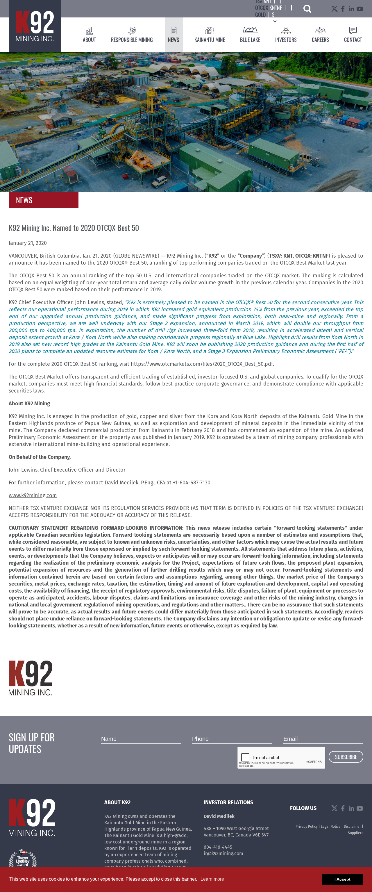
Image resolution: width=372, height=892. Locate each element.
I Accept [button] (342, 879)
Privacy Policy (307, 827)
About (89, 39)
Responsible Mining (132, 39)
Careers (320, 39)
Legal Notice (331, 827)
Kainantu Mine (209, 39)
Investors (286, 39)
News (173, 39)
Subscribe (346, 757)
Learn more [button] (212, 879)
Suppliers (355, 833)
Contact (353, 39)
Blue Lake (250, 39)
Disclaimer (352, 827)
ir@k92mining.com (223, 853)
